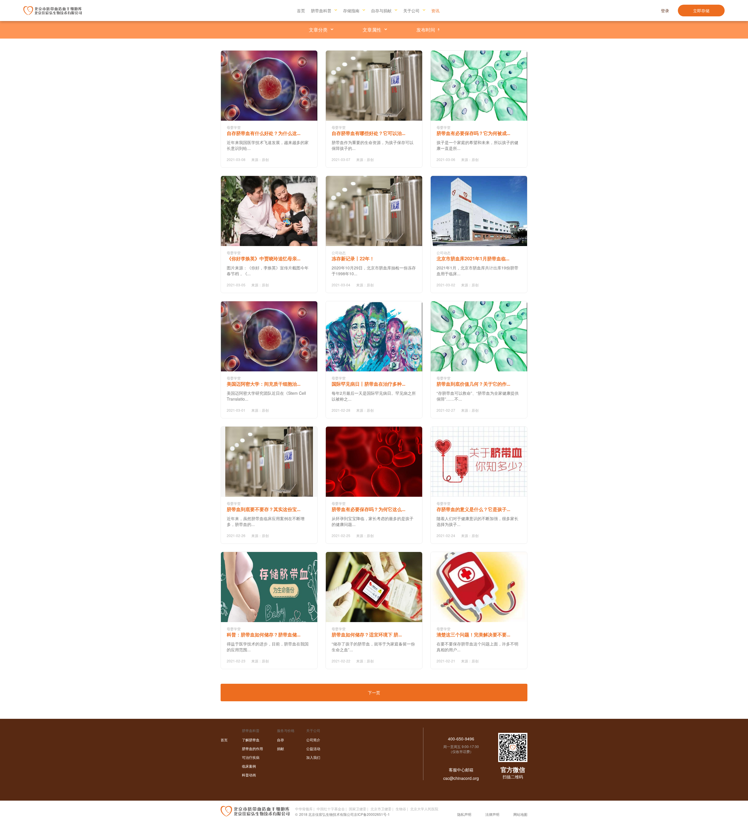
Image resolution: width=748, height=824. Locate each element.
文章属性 (372, 29)
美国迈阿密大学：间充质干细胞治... (263, 383)
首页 (301, 10)
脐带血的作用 (252, 748)
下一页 (374, 692)
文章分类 (318, 29)
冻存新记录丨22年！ (353, 258)
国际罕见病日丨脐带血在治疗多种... (368, 383)
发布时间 (425, 29)
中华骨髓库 (304, 808)
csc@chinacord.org (461, 778)
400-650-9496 (461, 739)
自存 (280, 739)
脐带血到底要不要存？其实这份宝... (263, 509)
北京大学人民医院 (424, 808)
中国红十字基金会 (331, 808)
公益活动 (313, 748)
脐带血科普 (321, 10)
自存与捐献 (381, 10)
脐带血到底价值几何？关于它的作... (473, 383)
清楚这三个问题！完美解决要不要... (473, 634)
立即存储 (701, 10)
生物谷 (401, 808)
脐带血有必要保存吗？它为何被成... (473, 133)
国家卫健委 (357, 808)
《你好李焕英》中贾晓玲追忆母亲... (263, 258)
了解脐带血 (250, 739)
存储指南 (351, 10)
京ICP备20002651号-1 (372, 814)
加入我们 (313, 757)
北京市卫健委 (381, 808)
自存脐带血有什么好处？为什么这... (263, 133)
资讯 (435, 10)
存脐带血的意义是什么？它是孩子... (473, 509)
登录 (665, 10)
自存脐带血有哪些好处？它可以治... (368, 133)
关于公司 (411, 10)
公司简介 (313, 739)
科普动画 (249, 774)
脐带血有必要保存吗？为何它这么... (368, 509)
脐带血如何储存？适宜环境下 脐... (367, 634)
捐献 (280, 748)
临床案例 (249, 766)
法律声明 (492, 814)
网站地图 (520, 814)
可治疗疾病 (250, 757)
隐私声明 (464, 814)
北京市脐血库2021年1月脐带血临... (473, 258)
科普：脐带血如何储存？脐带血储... (263, 634)
